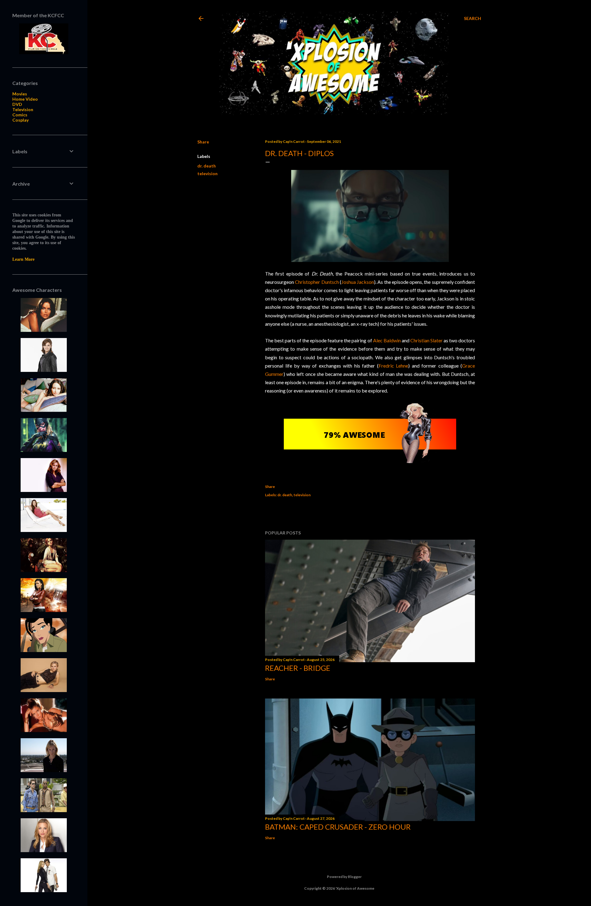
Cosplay (20, 120)
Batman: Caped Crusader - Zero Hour (338, 826)
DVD (17, 104)
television (207, 173)
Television (22, 109)
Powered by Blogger (344, 876)
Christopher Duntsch (317, 282)
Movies (19, 93)
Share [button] (203, 141)
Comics (19, 114)
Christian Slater (426, 340)
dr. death (206, 165)
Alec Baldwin (387, 340)
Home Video (25, 99)
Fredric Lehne (393, 365)
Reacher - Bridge (297, 667)
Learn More (23, 259)
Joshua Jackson (357, 282)
